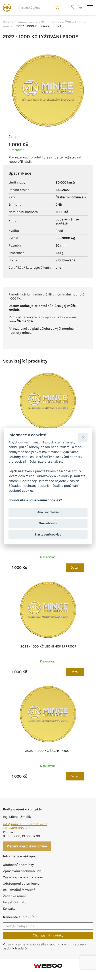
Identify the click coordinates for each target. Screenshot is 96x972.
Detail (75, 567)
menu (90, 7)
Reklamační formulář (19, 890)
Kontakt (9, 909)
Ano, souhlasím (48, 512)
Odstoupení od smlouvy (21, 883)
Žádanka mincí (14, 896)
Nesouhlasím (48, 523)
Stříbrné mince (26, 22)
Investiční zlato (14, 902)
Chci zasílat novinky (48, 935)
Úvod (7, 22)
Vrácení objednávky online (27, 846)
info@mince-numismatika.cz (25, 824)
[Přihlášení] (72, 7)
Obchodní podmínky (18, 865)
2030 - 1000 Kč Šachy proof (48, 751)
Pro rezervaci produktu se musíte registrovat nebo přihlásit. (45, 159)
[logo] (7, 8)
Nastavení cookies (48, 534)
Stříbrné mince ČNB (56, 22)
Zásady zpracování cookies (23, 877)
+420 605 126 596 (22, 828)
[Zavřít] (83, 437)
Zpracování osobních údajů (24, 871)
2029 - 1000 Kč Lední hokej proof (48, 646)
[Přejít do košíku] (80, 7)
